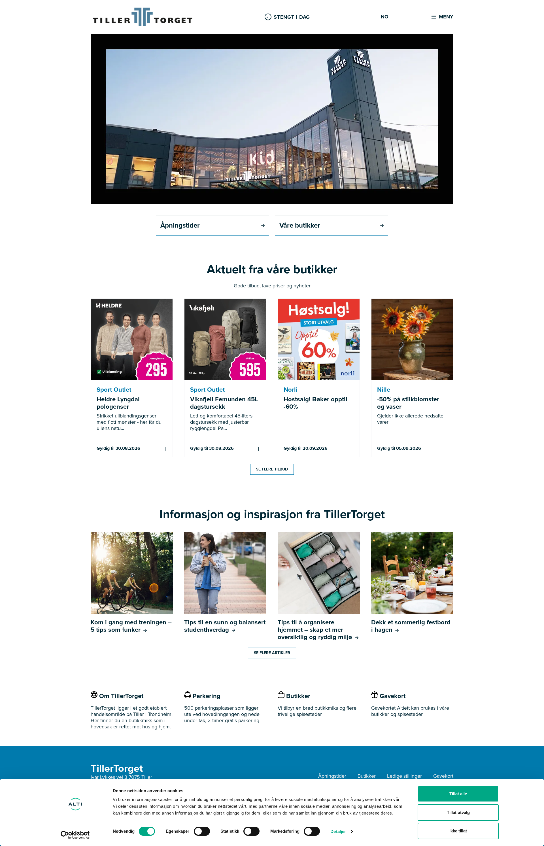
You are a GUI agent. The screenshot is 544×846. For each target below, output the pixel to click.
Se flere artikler (272, 653)
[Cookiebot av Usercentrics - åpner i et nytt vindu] (75, 835)
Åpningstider (332, 776)
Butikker (367, 776)
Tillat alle (458, 793)
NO (384, 17)
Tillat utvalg (458, 812)
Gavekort (443, 776)
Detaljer (338, 831)
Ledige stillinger (404, 776)
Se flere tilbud (272, 469)
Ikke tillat (458, 830)
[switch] (202, 831)
